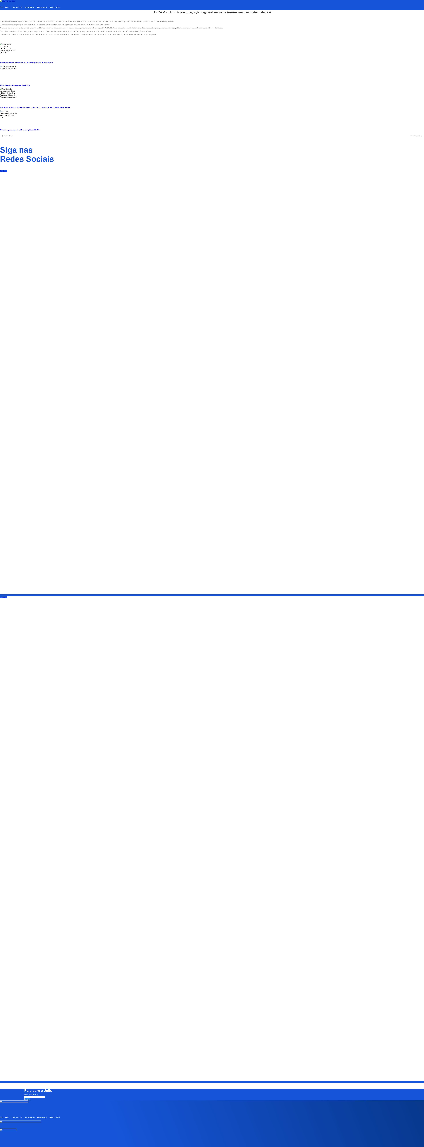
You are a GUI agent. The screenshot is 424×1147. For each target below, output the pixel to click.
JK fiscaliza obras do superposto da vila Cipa (15, 85)
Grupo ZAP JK (54, 7)
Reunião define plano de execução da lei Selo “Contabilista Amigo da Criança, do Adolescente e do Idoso (35, 107)
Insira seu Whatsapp (31, 1095)
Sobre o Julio (4, 7)
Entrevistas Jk (42, 7)
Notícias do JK (17, 7)
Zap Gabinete (30, 7)
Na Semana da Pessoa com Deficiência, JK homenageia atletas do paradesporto (26, 62)
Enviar (27, 1099)
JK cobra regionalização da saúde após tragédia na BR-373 (19, 130)
